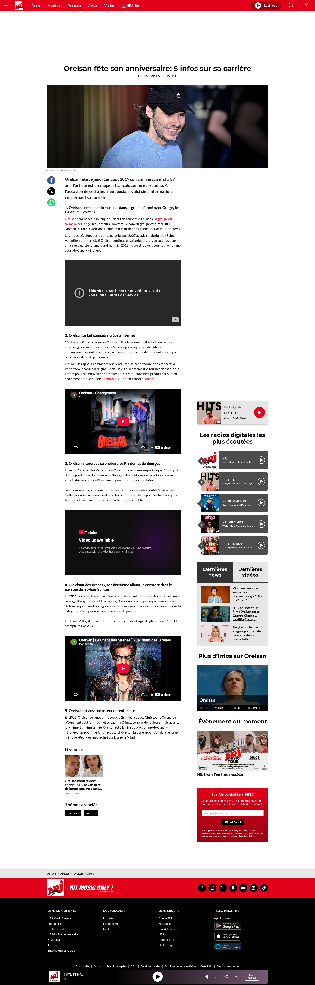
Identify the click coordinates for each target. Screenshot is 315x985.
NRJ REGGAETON (234, 501)
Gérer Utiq (206, 966)
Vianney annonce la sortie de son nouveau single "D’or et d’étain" (248, 594)
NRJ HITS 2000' (232, 543)
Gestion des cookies (228, 966)
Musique (53, 5)
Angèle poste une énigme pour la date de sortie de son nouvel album (247, 633)
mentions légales (221, 836)
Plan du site (82, 966)
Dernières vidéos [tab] (250, 572)
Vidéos (109, 5)
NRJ (225, 458)
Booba (106, 379)
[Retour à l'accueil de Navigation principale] (19, 5)
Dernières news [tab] (215, 572)
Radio (36, 5)
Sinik (115, 379)
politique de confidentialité (242, 836)
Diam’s (149, 379)
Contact (98, 966)
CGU (133, 966)
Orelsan (71, 219)
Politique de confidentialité (180, 966)
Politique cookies (150, 966)
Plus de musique (252, 976)
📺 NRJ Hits (131, 5)
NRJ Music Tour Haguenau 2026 (220, 775)
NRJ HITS (231, 413)
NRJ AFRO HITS (232, 522)
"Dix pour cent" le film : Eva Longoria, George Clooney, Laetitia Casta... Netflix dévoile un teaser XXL (246, 618)
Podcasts (74, 5)
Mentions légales (116, 966)
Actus (92, 5)
